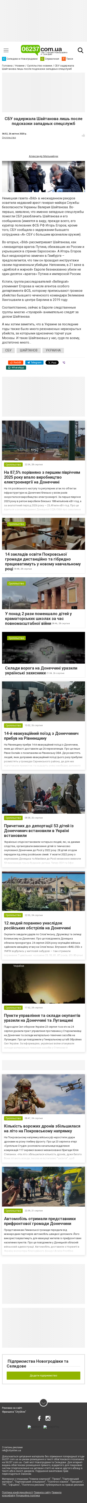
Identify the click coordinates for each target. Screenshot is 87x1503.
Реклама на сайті (12, 1408)
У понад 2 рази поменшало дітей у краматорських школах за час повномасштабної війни (38, 618)
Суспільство (9, 137)
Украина (53, 350)
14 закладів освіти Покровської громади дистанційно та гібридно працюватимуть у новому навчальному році (43, 561)
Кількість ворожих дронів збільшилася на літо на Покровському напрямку (42, 1128)
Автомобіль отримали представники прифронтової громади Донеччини (40, 1221)
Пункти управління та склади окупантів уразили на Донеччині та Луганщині (42, 1018)
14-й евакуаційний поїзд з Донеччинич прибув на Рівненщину (41, 736)
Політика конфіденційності (17, 1492)
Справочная (66, 1065)
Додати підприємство (43, 1375)
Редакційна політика (28, 1495)
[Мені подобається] (83, 135)
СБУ (8, 350)
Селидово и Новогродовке (29, 1065)
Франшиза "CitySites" (14, 1411)
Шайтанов (28, 350)
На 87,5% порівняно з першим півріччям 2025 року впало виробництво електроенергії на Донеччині (42, 477)
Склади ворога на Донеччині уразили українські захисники (41, 670)
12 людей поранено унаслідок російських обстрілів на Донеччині (37, 925)
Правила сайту (42, 1492)
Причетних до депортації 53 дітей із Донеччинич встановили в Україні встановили (39, 830)
